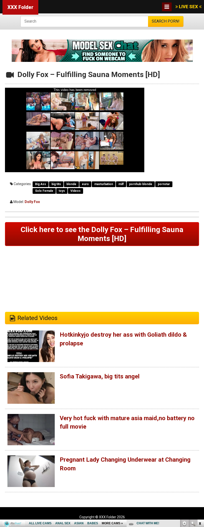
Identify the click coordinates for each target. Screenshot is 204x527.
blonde (71, 184)
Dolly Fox (32, 202)
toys (62, 191)
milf (121, 184)
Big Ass (40, 184)
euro (85, 184)
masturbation (103, 184)
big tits (56, 184)
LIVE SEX (188, 6)
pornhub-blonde (140, 184)
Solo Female (44, 191)
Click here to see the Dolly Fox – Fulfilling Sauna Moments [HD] (102, 234)
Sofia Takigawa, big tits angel (100, 376)
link (200, 449)
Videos (75, 191)
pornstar (164, 184)
